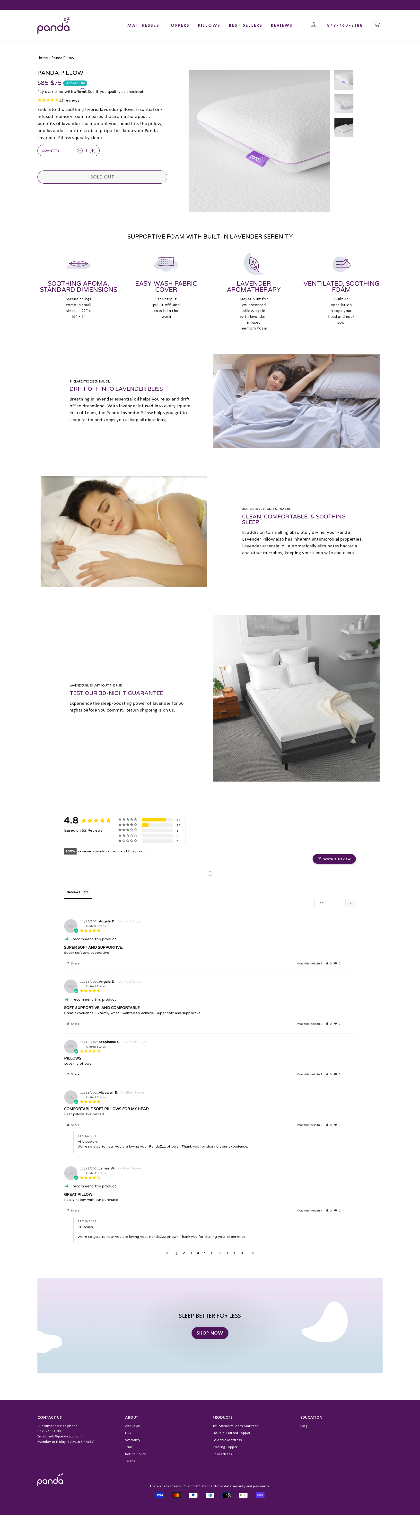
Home (42, 57)
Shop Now (210, 1333)
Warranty (132, 1440)
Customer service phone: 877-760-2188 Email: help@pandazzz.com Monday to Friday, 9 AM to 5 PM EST (66, 1434)
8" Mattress (222, 1454)
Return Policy (135, 1454)
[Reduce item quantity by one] (80, 150)
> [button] (253, 1253)
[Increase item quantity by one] (92, 150)
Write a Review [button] (337, 859)
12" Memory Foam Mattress (236, 1426)
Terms (130, 1461)
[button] (329, 963)
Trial (128, 1447)
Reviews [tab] (73, 892)
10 (242, 1253)
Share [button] (74, 963)
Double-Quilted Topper (231, 1433)
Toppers (179, 25)
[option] (259, 141)
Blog (304, 1426)
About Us (132, 1426)
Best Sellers (245, 25)
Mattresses (143, 25)
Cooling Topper (225, 1447)
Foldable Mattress (227, 1440)
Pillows (209, 25)
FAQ (128, 1433)
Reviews (282, 25)
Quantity (51, 150)
